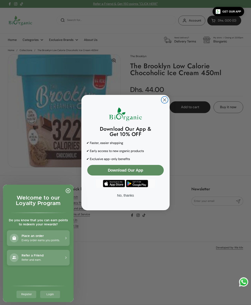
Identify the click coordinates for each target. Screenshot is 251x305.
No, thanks (125, 195)
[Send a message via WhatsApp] (243, 282)
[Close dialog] (164, 99)
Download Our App (125, 170)
